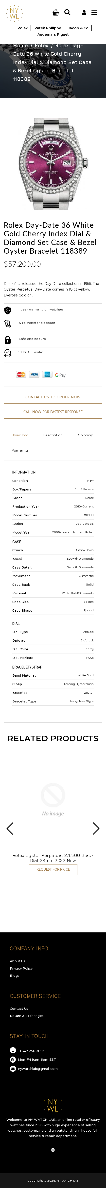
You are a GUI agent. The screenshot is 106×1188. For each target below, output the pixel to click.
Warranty (20, 450)
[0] (49, 13)
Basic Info (20, 435)
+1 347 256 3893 (31, 1051)
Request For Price (53, 869)
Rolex (41, 45)
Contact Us (19, 1008)
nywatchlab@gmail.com (37, 1069)
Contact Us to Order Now (53, 397)
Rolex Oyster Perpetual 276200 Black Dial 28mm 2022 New (53, 858)
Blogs (14, 975)
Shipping (85, 435)
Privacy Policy (21, 968)
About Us (17, 961)
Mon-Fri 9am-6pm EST (36, 1059)
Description (53, 435)
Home (20, 45)
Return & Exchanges (27, 1016)
